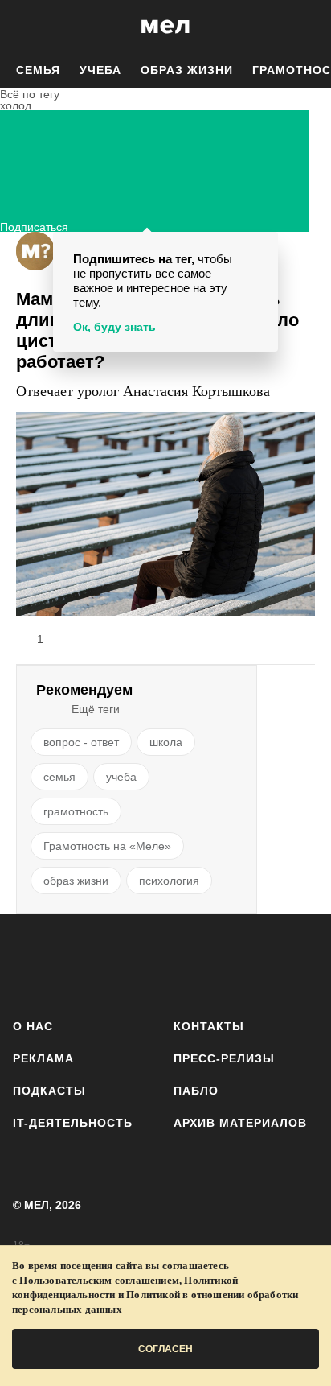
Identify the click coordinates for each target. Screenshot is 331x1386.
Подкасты (49, 1090)
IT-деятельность (73, 1122)
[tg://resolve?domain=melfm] (30, 963)
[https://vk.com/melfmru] (120, 963)
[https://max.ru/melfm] (301, 963)
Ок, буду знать (114, 326)
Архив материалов (240, 1122)
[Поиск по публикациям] (24, 26)
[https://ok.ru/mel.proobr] (256, 963)
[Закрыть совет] (262, 247)
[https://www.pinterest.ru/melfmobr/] (211, 963)
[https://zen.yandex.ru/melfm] (75, 963)
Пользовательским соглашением (99, 1280)
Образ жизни (187, 70)
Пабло (196, 1090)
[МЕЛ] (165, 26)
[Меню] (307, 26)
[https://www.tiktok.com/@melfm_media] (166, 963)
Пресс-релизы (224, 1058)
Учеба (100, 70)
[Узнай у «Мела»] (35, 251)
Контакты (209, 1026)
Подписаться (34, 225)
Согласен (165, 1349)
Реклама (43, 1058)
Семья (38, 70)
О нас (33, 1026)
